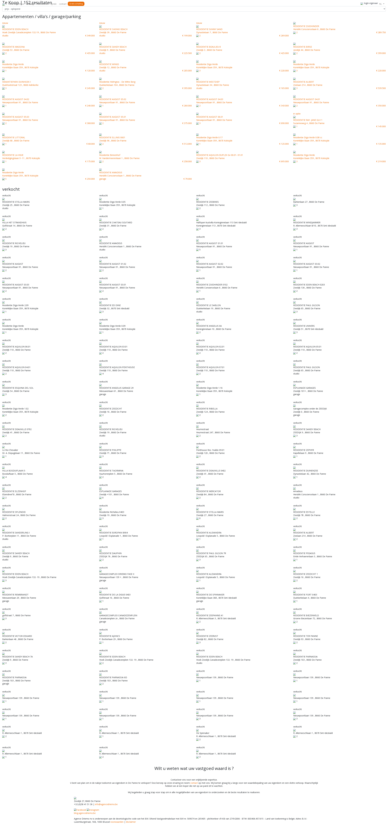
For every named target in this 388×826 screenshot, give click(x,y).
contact (63, 3)
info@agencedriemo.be (106, 804)
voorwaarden (117, 821)
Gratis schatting (76, 3)
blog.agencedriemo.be (85, 813)
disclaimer (131, 821)
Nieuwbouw (42, 3)
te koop (30, 3)
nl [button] (381, 3)
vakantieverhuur (16, 3)
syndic (54, 3)
